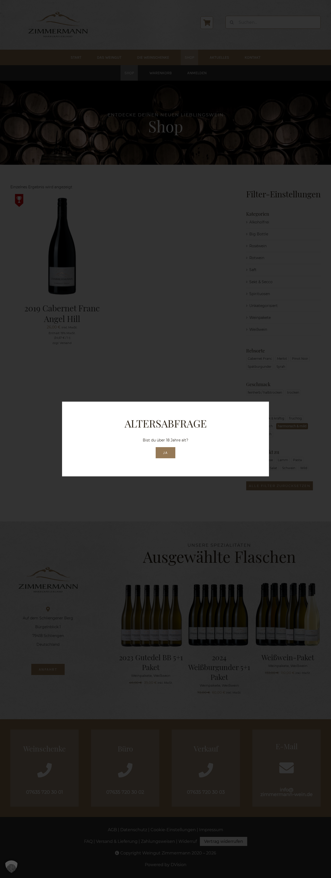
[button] (11, 866)
